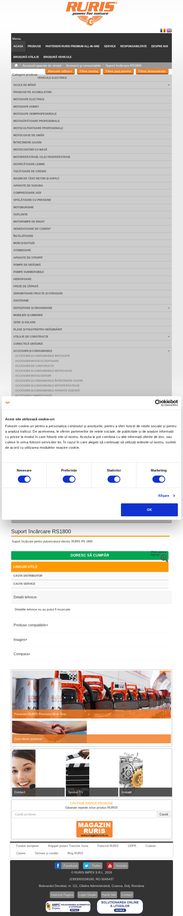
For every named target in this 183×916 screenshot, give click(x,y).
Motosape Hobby (26, 106)
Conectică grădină (28, 343)
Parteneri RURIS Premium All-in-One (40, 714)
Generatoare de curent (32, 228)
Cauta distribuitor (27, 575)
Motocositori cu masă (30, 149)
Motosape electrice (28, 99)
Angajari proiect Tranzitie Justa (68, 846)
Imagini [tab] (19, 640)
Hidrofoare (22, 279)
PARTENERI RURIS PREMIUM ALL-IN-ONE (73, 46)
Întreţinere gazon (27, 142)
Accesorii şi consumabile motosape (42, 355)
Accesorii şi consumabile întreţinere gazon (49, 380)
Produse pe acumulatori (32, 92)
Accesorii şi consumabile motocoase (43, 370)
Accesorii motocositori (33, 375)
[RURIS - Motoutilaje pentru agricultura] (91, 13)
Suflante (20, 214)
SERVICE (110, 46)
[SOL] (120, 906)
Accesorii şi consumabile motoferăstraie (47, 385)
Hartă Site (109, 895)
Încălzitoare (23, 236)
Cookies (151, 846)
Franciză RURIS (108, 846)
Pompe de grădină (27, 264)
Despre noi (159, 46)
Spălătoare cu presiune (32, 200)
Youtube (121, 865)
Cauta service (24, 583)
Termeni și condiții (46, 853)
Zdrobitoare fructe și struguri (37, 293)
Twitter (96, 865)
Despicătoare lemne (29, 164)
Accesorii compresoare (33, 395)
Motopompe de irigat (29, 221)
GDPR (132, 846)
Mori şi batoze (24, 243)
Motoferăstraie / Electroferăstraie (41, 157)
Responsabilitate (133, 46)
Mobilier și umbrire (28, 315)
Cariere (20, 853)
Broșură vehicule (58, 57)
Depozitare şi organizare (32, 308)
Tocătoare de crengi (29, 171)
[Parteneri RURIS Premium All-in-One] (91, 694)
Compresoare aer (27, 192)
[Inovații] (145, 774)
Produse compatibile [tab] (30, 625)
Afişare (163, 495)
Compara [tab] (21, 654)
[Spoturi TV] (91, 774)
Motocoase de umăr (28, 135)
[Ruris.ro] (16, 65)
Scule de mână (24, 85)
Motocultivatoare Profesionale (38, 128)
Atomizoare (22, 250)
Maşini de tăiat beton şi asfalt (36, 178)
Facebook (71, 865)
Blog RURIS (75, 853)
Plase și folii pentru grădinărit (37, 329)
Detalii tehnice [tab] (25, 597)
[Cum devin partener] (91, 732)
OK (149, 510)
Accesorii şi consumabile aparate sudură (47, 390)
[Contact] (38, 774)
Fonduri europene (27, 846)
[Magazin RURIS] (91, 829)
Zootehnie (21, 300)
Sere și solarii (24, 322)
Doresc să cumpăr (90, 555)
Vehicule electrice (52, 77)
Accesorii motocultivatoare (37, 361)
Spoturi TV (75, 792)
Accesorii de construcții (34, 366)
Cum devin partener (28, 739)
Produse (34, 46)
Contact (19, 792)
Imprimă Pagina (62, 895)
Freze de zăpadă (25, 286)
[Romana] (163, 30)
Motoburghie (23, 207)
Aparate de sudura (28, 185)
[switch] (69, 479)
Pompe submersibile (28, 272)
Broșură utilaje (26, 57)
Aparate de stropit (28, 257)
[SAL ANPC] (68, 906)
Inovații (127, 792)
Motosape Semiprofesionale (35, 113)
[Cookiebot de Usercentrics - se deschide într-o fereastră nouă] (158, 403)
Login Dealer (88, 895)
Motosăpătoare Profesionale (36, 121)
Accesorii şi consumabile (32, 351)
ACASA (18, 46)
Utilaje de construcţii (30, 336)
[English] (169, 30)
